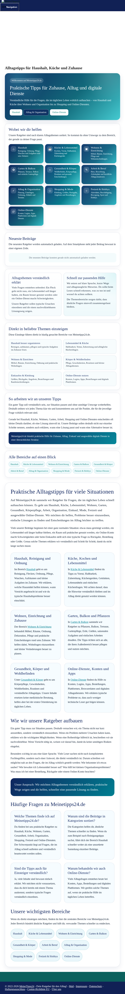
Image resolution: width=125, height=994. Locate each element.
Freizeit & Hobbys (83, 471)
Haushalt (16, 112)
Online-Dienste (59, 112)
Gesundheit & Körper (103, 464)
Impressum (81, 986)
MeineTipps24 (26, 986)
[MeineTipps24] (11, 1)
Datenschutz (95, 986)
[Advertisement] (62, 40)
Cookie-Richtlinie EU (38, 989)
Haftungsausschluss (15, 989)
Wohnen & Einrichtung (58, 464)
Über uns (56, 989)
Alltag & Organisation (36, 112)
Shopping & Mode (61, 471)
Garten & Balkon (81, 464)
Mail (71, 986)
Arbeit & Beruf (17, 471)
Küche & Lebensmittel (33, 464)
